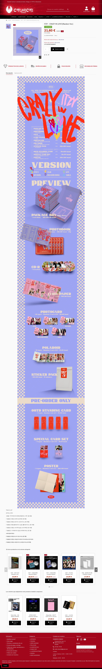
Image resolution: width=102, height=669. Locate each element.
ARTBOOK (33, 639)
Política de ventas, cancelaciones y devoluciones (15, 648)
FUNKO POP (33, 649)
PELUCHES (33, 645)
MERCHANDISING (35, 655)
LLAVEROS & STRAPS (36, 651)
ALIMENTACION (34, 647)
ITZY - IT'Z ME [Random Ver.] (69, 573)
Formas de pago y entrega (13, 645)
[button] (5, 569)
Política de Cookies (7, 662)
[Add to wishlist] (67, 49)
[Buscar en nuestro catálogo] (68, 9)
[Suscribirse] (94, 647)
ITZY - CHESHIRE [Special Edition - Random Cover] (33, 574)
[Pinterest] (48, 55)
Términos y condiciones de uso (14, 643)
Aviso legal (10, 641)
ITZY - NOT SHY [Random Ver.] (15, 573)
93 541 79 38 (58, 647)
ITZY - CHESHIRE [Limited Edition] (51, 573)
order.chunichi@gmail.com (61, 649)
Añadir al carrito (59, 49)
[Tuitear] (46, 55)
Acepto (5, 665)
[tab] (18, 73)
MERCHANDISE (34, 643)
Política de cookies (11, 653)
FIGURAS (32, 641)
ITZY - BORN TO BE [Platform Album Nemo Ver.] (87, 574)
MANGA (32, 653)
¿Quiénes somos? (11, 639)
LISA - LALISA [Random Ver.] (69, 615)
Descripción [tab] (9, 73)
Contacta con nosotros (12, 655)
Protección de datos (12, 651)
